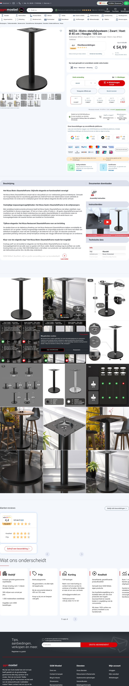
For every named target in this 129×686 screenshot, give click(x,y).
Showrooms (54, 681)
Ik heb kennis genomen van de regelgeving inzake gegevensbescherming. (56, 639)
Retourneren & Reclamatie (86, 674)
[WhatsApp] (126, 3)
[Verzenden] (29, 10)
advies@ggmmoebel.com (71, 594)
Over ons (53, 670)
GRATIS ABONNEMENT (99, 645)
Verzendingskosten (120, 109)
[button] (75, 619)
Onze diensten (82, 670)
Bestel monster (112, 91)
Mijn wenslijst (114, 674)
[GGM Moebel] (9, 10)
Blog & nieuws (55, 678)
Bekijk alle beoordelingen (116, 508)
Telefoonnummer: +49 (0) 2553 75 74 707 (70, 600)
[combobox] (40, 10)
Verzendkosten (82, 681)
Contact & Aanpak (56, 674)
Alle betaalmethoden (121, 149)
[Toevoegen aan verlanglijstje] (61, 31)
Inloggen (112, 670)
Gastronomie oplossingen (86, 678)
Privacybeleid (84, 334)
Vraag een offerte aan (84, 91)
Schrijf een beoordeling (96, 53)
